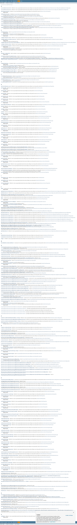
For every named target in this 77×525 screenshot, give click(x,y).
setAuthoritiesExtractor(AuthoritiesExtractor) (10, 389)
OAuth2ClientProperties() (6, 263)
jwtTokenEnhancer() (5, 212)
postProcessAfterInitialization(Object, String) (10, 317)
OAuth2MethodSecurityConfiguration (57, 268)
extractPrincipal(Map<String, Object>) (9, 71)
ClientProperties (43, 34)
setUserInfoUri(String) (5, 468)
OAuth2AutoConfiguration (54, 252)
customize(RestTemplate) (6, 45)
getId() (2, 106)
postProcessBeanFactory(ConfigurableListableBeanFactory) (13, 319)
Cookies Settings (69, 515)
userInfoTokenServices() (6, 501)
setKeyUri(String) (4, 439)
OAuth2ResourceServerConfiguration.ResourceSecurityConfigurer (63, 42)
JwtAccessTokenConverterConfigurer (56, 39)
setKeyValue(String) (5, 443)
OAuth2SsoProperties (47, 53)
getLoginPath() (4, 144)
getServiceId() (4, 158)
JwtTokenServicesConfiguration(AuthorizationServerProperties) (14, 222)
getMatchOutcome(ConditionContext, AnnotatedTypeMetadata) (14, 149)
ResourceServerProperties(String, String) (9, 350)
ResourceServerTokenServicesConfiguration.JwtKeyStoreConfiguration (55, 9)
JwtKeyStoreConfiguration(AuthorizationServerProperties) (13, 207)
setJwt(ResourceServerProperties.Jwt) (9, 415)
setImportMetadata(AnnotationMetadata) (9, 409)
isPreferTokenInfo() (5, 183)
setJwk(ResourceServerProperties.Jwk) (9, 411)
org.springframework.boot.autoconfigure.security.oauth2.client (28, 63)
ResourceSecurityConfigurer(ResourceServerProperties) (12, 337)
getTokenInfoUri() (4, 161)
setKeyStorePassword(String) (7, 434)
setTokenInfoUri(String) (6, 459)
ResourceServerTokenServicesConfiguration (57, 497)
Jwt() (2, 197)
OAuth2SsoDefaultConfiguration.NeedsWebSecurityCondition (36, 147)
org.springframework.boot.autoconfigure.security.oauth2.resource (27, 14)
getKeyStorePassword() (6, 132)
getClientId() (3, 90)
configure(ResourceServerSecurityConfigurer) (10, 42)
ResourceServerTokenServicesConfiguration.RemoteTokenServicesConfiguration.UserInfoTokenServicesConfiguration (47, 504)
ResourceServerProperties (46, 11)
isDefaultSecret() (4, 177)
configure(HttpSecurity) (6, 37)
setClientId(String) (5, 395)
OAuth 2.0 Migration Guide (11, 65)
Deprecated (15, 1)
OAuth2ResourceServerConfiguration (68, 278)
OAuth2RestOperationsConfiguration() (9, 285)
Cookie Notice (52, 521)
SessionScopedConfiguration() (7, 379)
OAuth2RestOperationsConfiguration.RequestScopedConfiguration (52, 254)
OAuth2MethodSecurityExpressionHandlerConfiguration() (13, 272)
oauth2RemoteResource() (6, 274)
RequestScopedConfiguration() (7, 335)
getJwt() (2, 111)
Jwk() (2, 188)
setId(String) (3, 406)
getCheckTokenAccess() (6, 86)
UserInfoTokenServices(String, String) (9, 508)
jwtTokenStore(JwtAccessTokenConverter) (9, 228)
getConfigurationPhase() (6, 104)
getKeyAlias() (4, 116)
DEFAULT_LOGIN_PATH (5, 53)
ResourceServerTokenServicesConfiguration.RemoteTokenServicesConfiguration (41, 334)
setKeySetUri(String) (5, 427)
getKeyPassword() (5, 120)
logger (2, 238)
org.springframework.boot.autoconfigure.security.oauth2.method (32, 266)
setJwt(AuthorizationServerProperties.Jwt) (10, 414)
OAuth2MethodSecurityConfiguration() (9, 268)
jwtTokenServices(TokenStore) (7, 215)
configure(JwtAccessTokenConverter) (8, 39)
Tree (11, 1)
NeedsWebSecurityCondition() (7, 242)
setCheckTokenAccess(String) (7, 394)
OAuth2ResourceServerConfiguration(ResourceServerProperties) (14, 278)
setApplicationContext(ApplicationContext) (10, 381)
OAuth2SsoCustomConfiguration (53, 294)
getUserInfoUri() (4, 172)
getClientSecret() (4, 96)
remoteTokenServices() (6, 330)
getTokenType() (4, 165)
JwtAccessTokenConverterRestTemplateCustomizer (54, 45)
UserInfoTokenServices (39, 238)
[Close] (73, 512)
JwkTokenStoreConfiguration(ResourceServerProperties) (13, 194)
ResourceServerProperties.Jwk (44, 125)
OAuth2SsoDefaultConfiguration (47, 37)
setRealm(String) (4, 453)
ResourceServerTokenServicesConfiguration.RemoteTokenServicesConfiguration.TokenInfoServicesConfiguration (47, 331)
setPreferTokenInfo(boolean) (7, 449)
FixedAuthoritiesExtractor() (7, 78)
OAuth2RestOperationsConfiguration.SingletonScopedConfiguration (53, 256)
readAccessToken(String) (6, 327)
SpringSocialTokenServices (49, 235)
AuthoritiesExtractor (54, 66)
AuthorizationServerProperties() (8, 18)
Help (21, 1)
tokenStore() (3, 490)
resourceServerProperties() (7, 343)
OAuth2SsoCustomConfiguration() (8, 294)
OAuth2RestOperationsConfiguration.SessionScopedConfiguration (37, 258)
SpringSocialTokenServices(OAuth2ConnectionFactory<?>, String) (15, 481)
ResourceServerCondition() (6, 341)
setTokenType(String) (5, 464)
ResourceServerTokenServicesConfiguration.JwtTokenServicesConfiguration (55, 214)
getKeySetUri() (4, 125)
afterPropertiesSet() (5, 11)
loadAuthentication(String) (6, 235)
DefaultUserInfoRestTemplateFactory (58, 59)
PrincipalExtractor (53, 71)
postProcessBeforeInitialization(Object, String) (11, 321)
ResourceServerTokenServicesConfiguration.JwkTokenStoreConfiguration (58, 191)
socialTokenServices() (5, 473)
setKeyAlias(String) (5, 418)
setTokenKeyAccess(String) (6, 462)
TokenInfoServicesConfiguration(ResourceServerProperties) (13, 485)
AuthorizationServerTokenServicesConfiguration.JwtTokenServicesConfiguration (56, 212)
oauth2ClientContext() (5, 254)
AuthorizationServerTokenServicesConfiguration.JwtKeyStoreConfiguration (40, 208)
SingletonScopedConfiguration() (7, 471)
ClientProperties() (5, 34)
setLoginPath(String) (5, 446)
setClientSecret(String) (6, 401)
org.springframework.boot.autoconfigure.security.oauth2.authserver (30, 16)
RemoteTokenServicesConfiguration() (9, 333)
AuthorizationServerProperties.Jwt (45, 116)
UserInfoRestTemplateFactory (50, 170)
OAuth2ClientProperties (38, 90)
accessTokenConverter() (6, 9)
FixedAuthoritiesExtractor (54, 68)
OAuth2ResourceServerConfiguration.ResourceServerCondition (54, 104)
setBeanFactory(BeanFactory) (7, 391)
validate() (3, 516)
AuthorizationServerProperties (54, 18)
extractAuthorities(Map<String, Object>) (9, 66)
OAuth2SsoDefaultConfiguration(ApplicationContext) (12, 297)
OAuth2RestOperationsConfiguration (55, 285)
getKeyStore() (4, 129)
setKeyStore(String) (5, 430)
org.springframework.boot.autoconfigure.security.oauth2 (26, 250)
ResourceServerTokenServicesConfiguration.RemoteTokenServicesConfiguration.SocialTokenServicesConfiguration (47, 474)
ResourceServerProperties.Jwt (45, 122)
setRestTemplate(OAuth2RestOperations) (9, 455)
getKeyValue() (4, 139)
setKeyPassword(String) (6, 424)
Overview (2, 1)
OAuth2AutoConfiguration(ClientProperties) (10, 252)
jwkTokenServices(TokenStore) (7, 191)
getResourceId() (4, 155)
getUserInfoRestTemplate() (6, 168)
